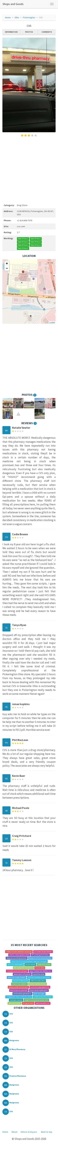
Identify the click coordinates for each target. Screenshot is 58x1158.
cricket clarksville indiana (43, 997)
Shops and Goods (13, 4)
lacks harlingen (39, 994)
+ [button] (7, 263)
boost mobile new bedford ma (40, 971)
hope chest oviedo (44, 964)
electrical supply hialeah (16, 977)
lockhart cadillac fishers (37, 984)
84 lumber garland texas (40, 955)
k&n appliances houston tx (23, 968)
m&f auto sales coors (37, 981)
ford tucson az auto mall (18, 990)
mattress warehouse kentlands (39, 977)
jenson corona (30, 964)
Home (8, 17)
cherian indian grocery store (19, 955)
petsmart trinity (14, 1003)
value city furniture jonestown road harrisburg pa (29, 961)
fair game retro (28, 1003)
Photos (29, 32)
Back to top (46, 1131)
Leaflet (52, 322)
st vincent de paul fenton (43, 952)
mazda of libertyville (20, 981)
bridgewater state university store (18, 997)
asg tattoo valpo (38, 974)
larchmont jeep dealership (39, 987)
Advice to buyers (29, 1131)
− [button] (7, 268)
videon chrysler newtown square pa (19, 952)
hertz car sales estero (15, 964)
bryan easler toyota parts (39, 990)
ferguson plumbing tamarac (17, 958)
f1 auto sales (39, 968)
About (14, 1131)
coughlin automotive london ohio (36, 1000)
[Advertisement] (29, 170)
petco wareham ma (42, 1003)
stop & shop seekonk (19, 984)
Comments (47, 32)
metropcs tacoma (16, 1000)
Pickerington (29, 17)
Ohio (17, 17)
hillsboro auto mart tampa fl (17, 971)
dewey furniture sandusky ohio (40, 958)
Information (11, 32)
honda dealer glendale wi (22, 994)
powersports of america (22, 974)
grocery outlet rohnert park (18, 987)
